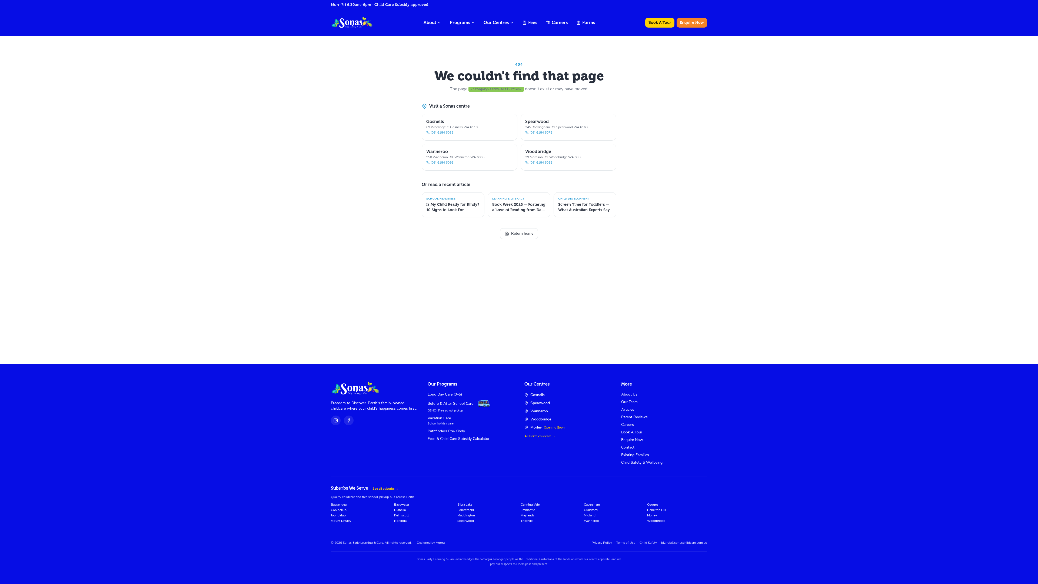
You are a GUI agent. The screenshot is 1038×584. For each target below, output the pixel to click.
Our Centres (496, 22)
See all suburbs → (385, 488)
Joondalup (338, 515)
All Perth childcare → (539, 436)
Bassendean (339, 504)
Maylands (527, 515)
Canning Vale (530, 504)
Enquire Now (692, 22)
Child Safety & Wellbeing (642, 462)
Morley (652, 515)
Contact (627, 447)
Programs (460, 22)
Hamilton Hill (656, 510)
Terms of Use (625, 542)
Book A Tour (659, 22)
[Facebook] (349, 420)
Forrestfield (465, 510)
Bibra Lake (464, 504)
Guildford (591, 510)
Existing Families (635, 454)
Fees (532, 22)
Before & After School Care (450, 403)
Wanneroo (591, 521)
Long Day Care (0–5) (445, 394)
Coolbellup (339, 510)
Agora (440, 542)
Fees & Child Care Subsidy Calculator (459, 438)
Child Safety (648, 542)
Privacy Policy (602, 542)
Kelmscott (401, 515)
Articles (627, 409)
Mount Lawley (341, 521)
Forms (588, 22)
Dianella (400, 510)
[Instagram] (336, 420)
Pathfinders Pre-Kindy (446, 431)
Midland (589, 515)
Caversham (592, 504)
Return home (522, 233)
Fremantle (528, 510)
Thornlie (527, 521)
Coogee (652, 504)
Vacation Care (439, 418)
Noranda (400, 521)
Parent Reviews (634, 417)
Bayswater (401, 504)
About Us (629, 394)
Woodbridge (656, 521)
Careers (560, 22)
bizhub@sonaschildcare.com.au (684, 542)
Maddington (466, 515)
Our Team (629, 401)
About (430, 22)
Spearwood (465, 521)
